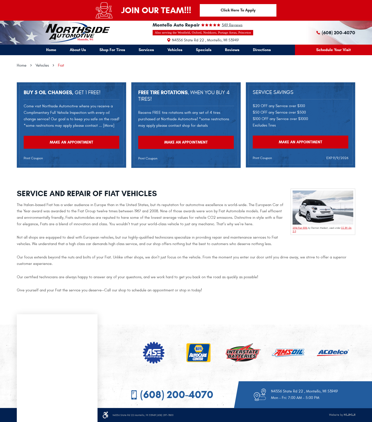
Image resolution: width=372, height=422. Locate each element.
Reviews (232, 49)
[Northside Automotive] (67, 32)
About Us (78, 49)
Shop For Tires (112, 49)
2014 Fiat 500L (300, 228)
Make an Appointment (71, 142)
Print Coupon (33, 158)
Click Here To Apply (238, 10)
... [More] (106, 125)
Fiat (61, 65)
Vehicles (174, 49)
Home (51, 49)
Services (146, 49)
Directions (262, 49)
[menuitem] (51, 50)
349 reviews (232, 25)
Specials (203, 49)
